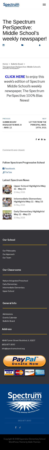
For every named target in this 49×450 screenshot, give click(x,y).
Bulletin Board (30, 45)
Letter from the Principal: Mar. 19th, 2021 (37, 125)
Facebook (10, 168)
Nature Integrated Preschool (15, 281)
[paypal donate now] (24, 364)
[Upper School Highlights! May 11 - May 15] (7, 189)
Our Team (7, 258)
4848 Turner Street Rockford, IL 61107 (18, 340)
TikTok (8, 172)
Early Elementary (10, 284)
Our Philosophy (9, 251)
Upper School (8, 291)
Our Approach (9, 254)
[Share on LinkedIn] (44, 139)
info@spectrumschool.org (13, 348)
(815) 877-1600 (8, 344)
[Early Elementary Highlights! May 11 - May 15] (7, 215)
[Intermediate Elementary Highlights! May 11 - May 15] (7, 202)
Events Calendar (10, 317)
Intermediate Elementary (14, 287)
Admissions (8, 314)
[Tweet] (39, 139)
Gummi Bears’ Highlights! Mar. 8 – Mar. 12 (12, 125)
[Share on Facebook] (36, 139)
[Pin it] (42, 139)
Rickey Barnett (9, 48)
